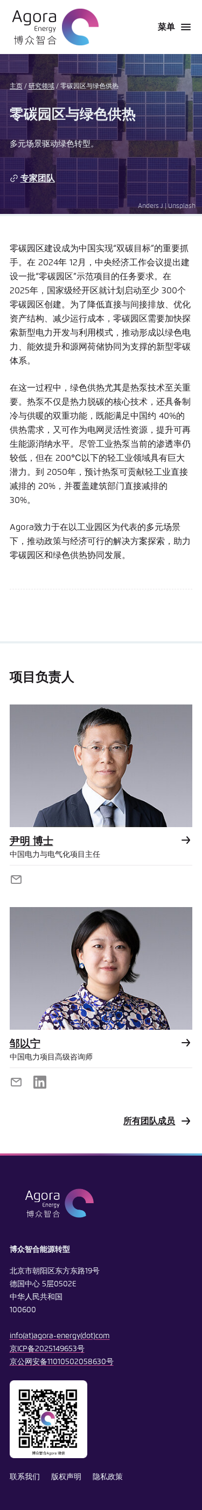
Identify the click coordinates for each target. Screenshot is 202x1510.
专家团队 (37, 178)
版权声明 (66, 1477)
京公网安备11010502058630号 (62, 1362)
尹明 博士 (31, 841)
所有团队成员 (149, 1121)
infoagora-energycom (60, 1336)
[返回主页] (54, 27)
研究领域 (41, 86)
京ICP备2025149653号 (47, 1349)
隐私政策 (108, 1477)
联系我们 (25, 1477)
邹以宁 (25, 1044)
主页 (16, 86)
